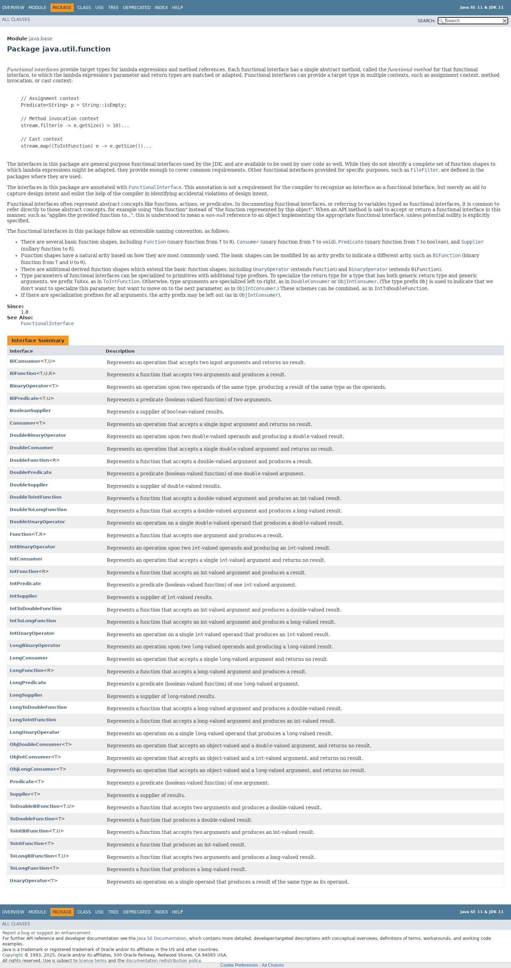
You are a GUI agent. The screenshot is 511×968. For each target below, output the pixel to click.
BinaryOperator (29, 385)
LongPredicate (28, 682)
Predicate (22, 781)
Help (177, 7)
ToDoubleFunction (32, 818)
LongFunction (26, 670)
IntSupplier (23, 596)
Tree (113, 7)
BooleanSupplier (30, 410)
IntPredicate (25, 583)
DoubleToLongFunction (38, 509)
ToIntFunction (27, 843)
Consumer (22, 423)
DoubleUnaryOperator (37, 521)
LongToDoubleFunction (38, 707)
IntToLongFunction (33, 620)
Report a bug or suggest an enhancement (46, 932)
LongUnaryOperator (34, 732)
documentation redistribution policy (163, 960)
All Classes (16, 19)
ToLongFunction (29, 868)
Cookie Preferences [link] (239, 965)
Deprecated (137, 7)
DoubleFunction (29, 460)
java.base (40, 38)
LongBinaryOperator (35, 645)
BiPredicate (24, 398)
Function (20, 534)
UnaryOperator (28, 880)
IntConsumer (26, 558)
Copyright (12, 955)
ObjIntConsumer (30, 757)
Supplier (20, 794)
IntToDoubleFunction (36, 608)
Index (161, 7)
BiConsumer (25, 361)
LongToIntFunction (33, 719)
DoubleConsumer (31, 447)
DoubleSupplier (29, 484)
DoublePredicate (31, 472)
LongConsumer (29, 658)
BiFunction (23, 373)
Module (38, 7)
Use (99, 7)
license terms (93, 960)
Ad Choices (273, 965)
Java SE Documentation (161, 938)
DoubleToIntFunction (36, 497)
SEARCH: (426, 20)
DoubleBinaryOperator (38, 435)
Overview (13, 7)
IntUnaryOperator (32, 633)
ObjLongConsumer (33, 769)
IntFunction (24, 571)
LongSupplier (26, 695)
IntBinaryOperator (32, 546)
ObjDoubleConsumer (36, 744)
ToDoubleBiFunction (34, 806)
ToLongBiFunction (32, 856)
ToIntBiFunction (29, 831)
